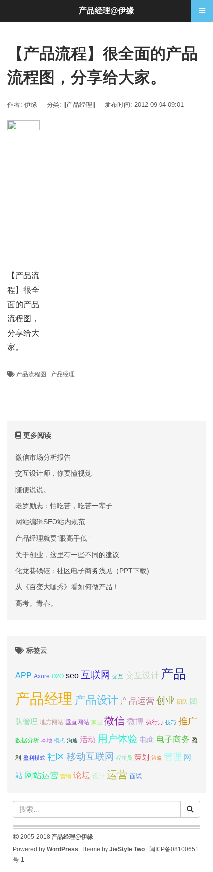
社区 (56, 757)
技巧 (170, 722)
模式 (59, 740)
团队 (182, 702)
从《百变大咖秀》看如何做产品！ (67, 587)
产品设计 (96, 700)
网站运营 (41, 775)
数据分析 (27, 740)
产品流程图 (31, 374)
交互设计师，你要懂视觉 (53, 473)
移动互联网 (90, 756)
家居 (96, 722)
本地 (46, 740)
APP (23, 675)
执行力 (154, 722)
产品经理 (63, 374)
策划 (141, 757)
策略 (156, 758)
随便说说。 (32, 490)
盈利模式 (34, 758)
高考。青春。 (36, 603)
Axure (42, 676)
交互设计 (142, 675)
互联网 (95, 674)
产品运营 (137, 701)
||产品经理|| (79, 104)
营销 (65, 776)
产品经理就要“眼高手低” (52, 538)
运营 (117, 774)
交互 (117, 676)
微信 (114, 720)
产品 (173, 674)
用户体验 (117, 738)
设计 (98, 776)
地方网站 (51, 722)
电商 (146, 740)
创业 (165, 700)
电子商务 (173, 739)
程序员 (124, 758)
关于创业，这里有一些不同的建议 (67, 555)
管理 (173, 757)
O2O (58, 676)
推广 (187, 721)
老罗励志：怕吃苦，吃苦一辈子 (63, 506)
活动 (88, 739)
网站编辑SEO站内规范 (50, 522)
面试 (136, 776)
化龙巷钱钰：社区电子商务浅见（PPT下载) (82, 571)
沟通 (72, 740)
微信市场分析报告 (43, 457)
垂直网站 (77, 722)
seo (72, 675)
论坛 (81, 775)
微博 (135, 721)
